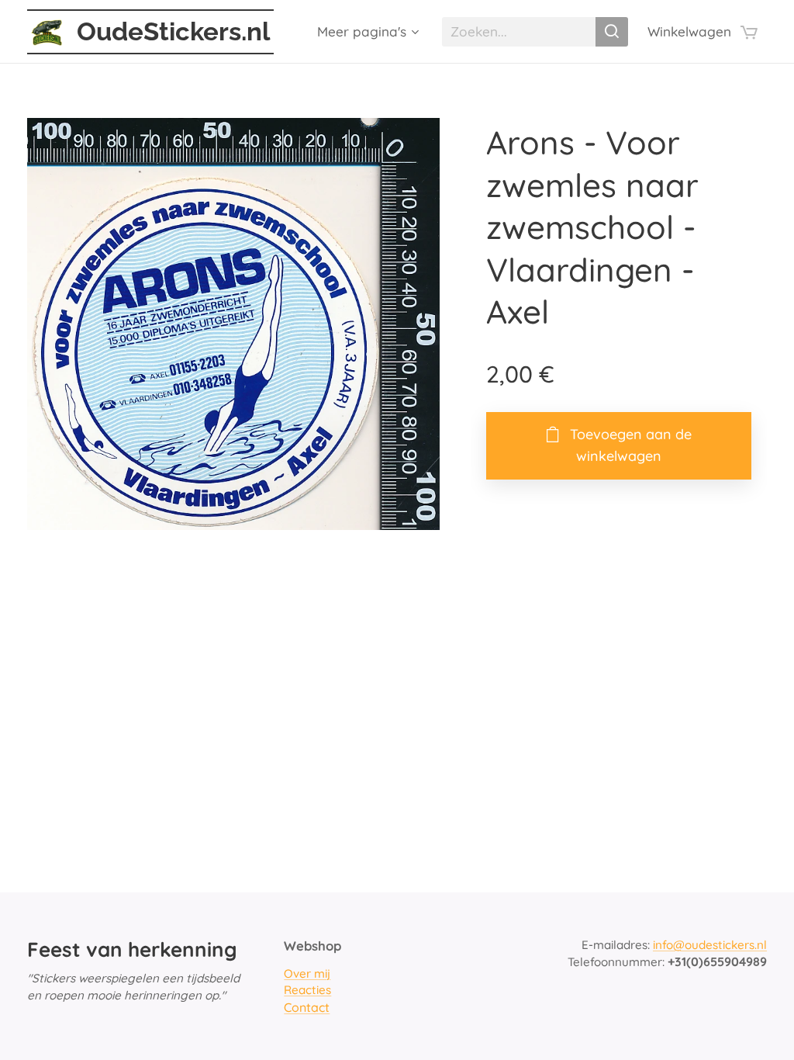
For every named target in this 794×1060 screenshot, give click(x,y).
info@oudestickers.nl (710, 944)
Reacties (307, 989)
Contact (307, 1007)
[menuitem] (365, 31)
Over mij (307, 973)
